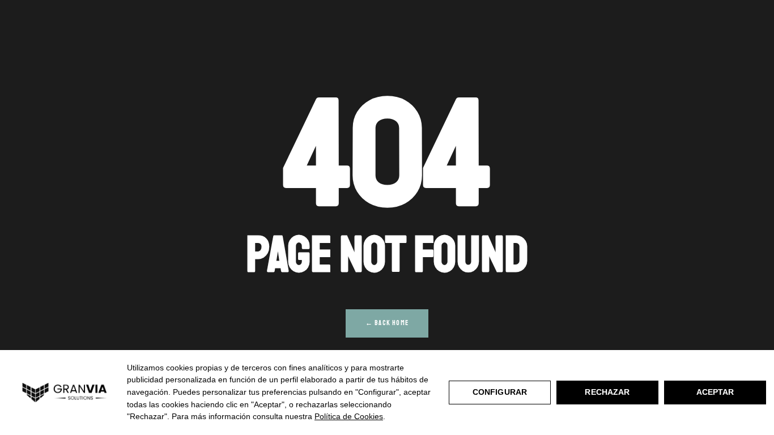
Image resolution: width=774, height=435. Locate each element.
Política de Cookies (348, 416)
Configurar (500, 391)
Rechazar (607, 391)
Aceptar (715, 391)
